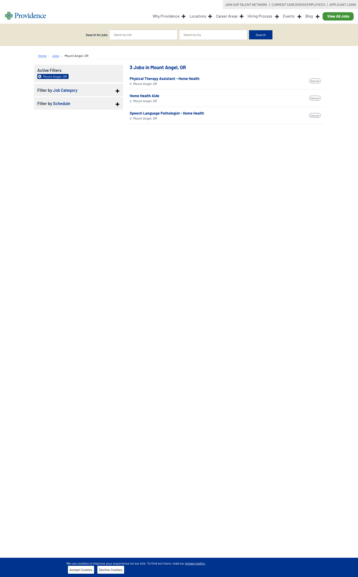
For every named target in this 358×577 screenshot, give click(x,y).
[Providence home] (25, 16)
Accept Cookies (81, 570)
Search (261, 35)
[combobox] (143, 35)
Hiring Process (260, 16)
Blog (309, 16)
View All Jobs (338, 16)
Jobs (55, 56)
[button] (78, 90)
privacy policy (195, 563)
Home (42, 56)
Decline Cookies (110, 570)
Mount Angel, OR (76, 56)
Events (289, 16)
